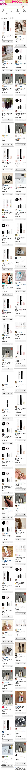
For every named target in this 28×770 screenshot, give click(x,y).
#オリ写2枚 (4, 63)
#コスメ (18, 284)
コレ (5, 41)
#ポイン (5, 635)
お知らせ (17, 10)
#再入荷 (5, 561)
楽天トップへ (24, 4)
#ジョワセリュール (5, 758)
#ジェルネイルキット (19, 63)
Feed (3, 10)
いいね (11, 41)
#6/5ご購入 (17, 138)
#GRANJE (4, 709)
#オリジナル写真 (5, 560)
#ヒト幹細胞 (17, 706)
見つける (10, 10)
